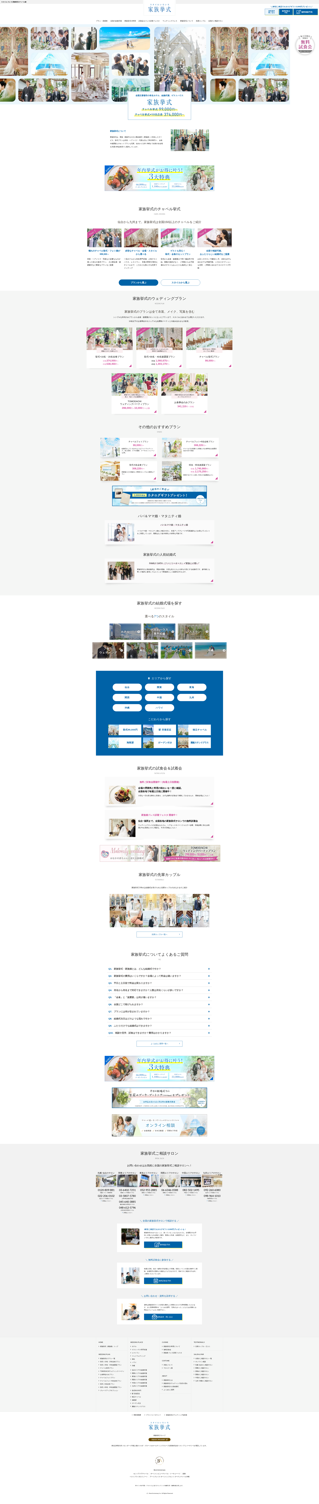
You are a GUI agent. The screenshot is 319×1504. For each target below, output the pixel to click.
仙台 (127, 687)
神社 (133, 1359)
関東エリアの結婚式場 (139, 1373)
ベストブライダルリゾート (139, 1477)
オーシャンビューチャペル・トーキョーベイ (165, 1474)
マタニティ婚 (168, 1368)
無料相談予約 (307, 12)
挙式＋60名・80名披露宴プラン (111, 1387)
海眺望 (134, 1400)
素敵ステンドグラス (138, 1406)
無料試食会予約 (286, 12)
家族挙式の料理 (130, 21)
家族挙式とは (168, 1380)
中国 (159, 697)
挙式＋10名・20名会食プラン (110, 1362)
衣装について (168, 1365)
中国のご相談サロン (202, 1378)
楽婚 (184, 1474)
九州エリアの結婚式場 (139, 1386)
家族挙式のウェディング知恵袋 (176, 1415)
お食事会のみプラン (107, 1374)
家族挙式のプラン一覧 (107, 1358)
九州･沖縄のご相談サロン (204, 1381)
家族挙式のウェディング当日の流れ (176, 1383)
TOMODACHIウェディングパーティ (112, 1371)
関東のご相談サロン (202, 1368)
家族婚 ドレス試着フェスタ (173, 1353)
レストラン (135, 1353)
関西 (127, 697)
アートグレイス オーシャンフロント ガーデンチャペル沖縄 (169, 1477)
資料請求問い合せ (271, 12)
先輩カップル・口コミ (202, 1346)
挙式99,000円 (136, 1390)
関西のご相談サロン (202, 1374)
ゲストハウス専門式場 (139, 1350)
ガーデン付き (136, 1403)
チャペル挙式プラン (107, 1368)
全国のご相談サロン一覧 (203, 1358)
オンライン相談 (200, 1362)
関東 (159, 687)
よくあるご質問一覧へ (159, 1044)
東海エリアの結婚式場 (139, 1376)
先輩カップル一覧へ (159, 934)
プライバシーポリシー (153, 1415)
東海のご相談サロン (202, 1371)
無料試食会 (167, 1350)
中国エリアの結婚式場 (139, 1383)
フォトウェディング (138, 1356)
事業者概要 (137, 1415)
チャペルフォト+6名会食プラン (110, 1381)
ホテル (134, 1346)
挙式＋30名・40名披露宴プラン (111, 1365)
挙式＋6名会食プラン (107, 1384)
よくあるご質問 (169, 1390)
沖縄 (127, 707)
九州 (191, 697)
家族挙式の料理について (172, 1346)
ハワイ (159, 707)
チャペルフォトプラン (107, 1378)
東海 (191, 687)
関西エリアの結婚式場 (139, 1380)
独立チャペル (136, 1397)
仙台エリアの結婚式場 (139, 1370)
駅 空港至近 (136, 1393)
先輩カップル (201, 21)
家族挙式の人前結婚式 (171, 1386)
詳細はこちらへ (106, 1201)
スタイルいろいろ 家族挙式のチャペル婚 (159, 8)
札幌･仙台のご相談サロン (204, 1365)
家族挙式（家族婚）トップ (109, 1346)
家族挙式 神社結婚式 (158, 1439)
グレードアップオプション (109, 1390)
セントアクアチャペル (140, 1474)
